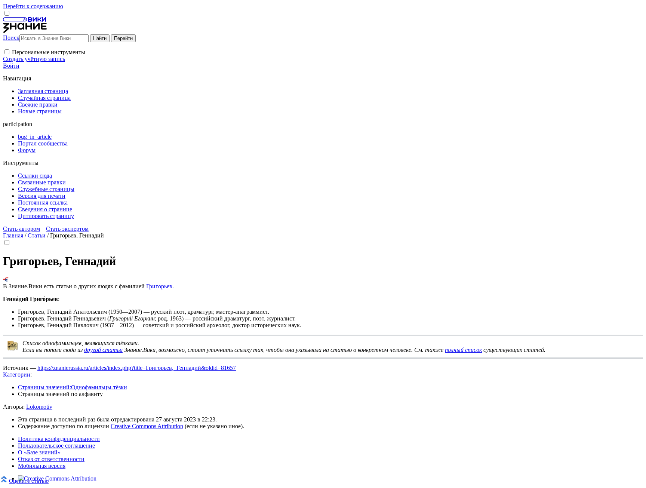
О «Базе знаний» (39, 452)
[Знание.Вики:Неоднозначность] (12, 349)
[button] (6, 51)
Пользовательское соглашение (56, 445)
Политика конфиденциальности (59, 439)
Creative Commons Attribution (147, 426)
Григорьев (159, 286)
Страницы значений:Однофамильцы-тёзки (72, 387)
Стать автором (21, 228)
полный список (463, 350)
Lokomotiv (39, 406)
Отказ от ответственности (51, 459)
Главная (13, 235)
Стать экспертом (67, 228)
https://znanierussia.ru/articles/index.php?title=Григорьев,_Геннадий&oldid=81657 (136, 368)
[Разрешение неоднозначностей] (6, 279)
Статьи (37, 235)
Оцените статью (29, 481)
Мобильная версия (41, 466)
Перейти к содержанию (33, 6)
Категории (16, 374)
